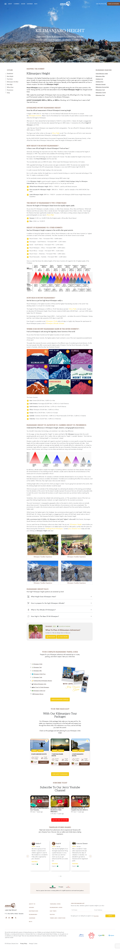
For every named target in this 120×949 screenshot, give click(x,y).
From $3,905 (64, 763)
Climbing (16, 3)
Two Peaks (10, 79)
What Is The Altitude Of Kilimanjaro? (43, 610)
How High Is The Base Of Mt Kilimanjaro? (45, 616)
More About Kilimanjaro (60, 774)
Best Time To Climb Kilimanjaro (41, 687)
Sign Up (110, 915)
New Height (10, 76)
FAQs (8, 93)
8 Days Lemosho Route (39, 754)
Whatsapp (51, 636)
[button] (59, 876)
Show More (35, 863)
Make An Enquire (113, 3)
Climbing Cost (99, 79)
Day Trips (53, 911)
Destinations (33, 911)
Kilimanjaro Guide (56, 907)
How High (9, 84)
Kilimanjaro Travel (101, 92)
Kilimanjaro (33, 914)
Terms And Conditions (57, 918)
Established (10, 73)
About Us (32, 904)
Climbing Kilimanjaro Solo (39, 684)
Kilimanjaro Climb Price (39, 674)
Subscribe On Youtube (61, 820)
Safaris (31, 907)
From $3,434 (84, 763)
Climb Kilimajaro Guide (102, 73)
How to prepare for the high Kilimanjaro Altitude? (48, 603)
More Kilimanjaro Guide (59, 699)
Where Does (10, 87)
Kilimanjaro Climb (37, 664)
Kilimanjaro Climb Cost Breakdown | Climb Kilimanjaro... (57, 809)
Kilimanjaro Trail (100, 90)
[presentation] (27, 856)
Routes (52, 914)
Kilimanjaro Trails (37, 677)
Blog (35, 3)
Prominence (10, 90)
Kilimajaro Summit (100, 84)
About (10, 3)
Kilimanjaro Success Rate (102, 87)
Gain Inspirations (60, 49)
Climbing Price (99, 81)
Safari (23, 3)
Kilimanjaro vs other (12, 82)
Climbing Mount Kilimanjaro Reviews (42, 680)
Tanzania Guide (55, 904)
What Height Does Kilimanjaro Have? (43, 596)
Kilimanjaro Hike (100, 76)
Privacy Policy (23, 943)
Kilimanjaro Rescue (38, 694)
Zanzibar (30, 3)
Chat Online (64, 636)
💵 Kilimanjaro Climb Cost (38, 690)
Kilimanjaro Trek (100, 95)
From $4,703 (43, 762)
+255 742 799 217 (100, 3)
